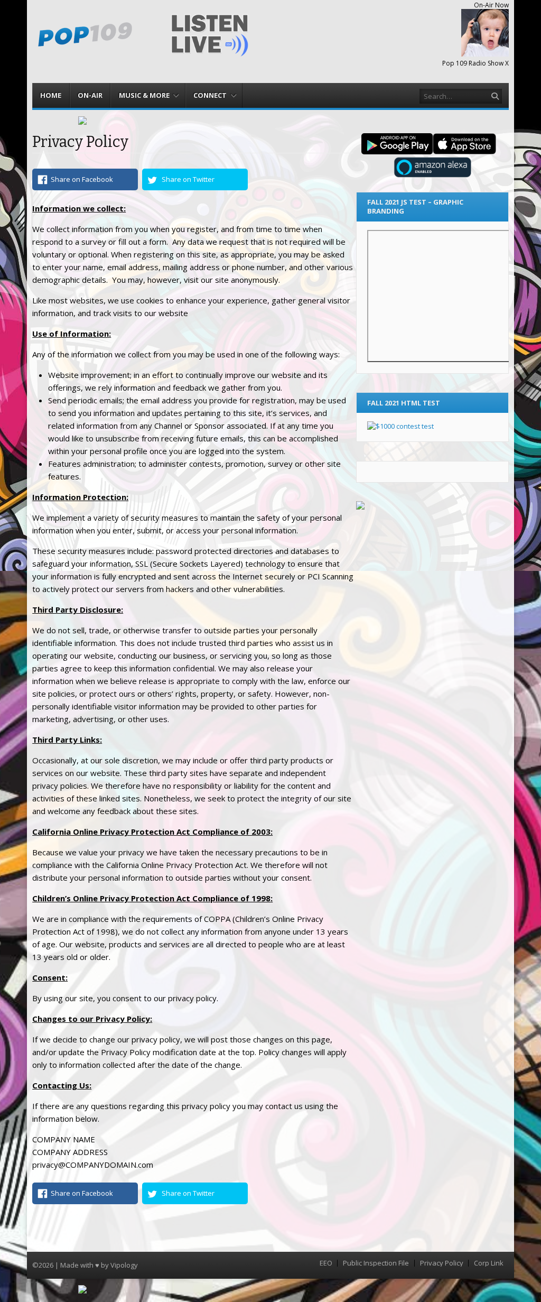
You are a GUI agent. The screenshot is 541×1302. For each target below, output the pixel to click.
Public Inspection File (376, 1263)
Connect (210, 95)
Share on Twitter (188, 179)
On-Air (90, 95)
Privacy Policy (441, 1263)
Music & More (144, 95)
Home (50, 95)
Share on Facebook (82, 179)
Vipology (124, 1265)
